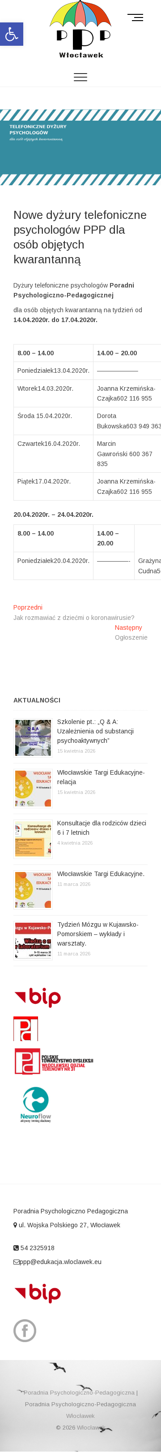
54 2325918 (37, 1247)
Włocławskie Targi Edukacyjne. (100, 873)
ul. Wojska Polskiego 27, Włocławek (68, 1225)
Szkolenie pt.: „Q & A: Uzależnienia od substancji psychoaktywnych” (95, 731)
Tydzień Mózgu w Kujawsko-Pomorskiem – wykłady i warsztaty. (98, 934)
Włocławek (80, 1416)
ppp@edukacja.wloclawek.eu (61, 1261)
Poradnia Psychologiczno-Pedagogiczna (79, 1392)
